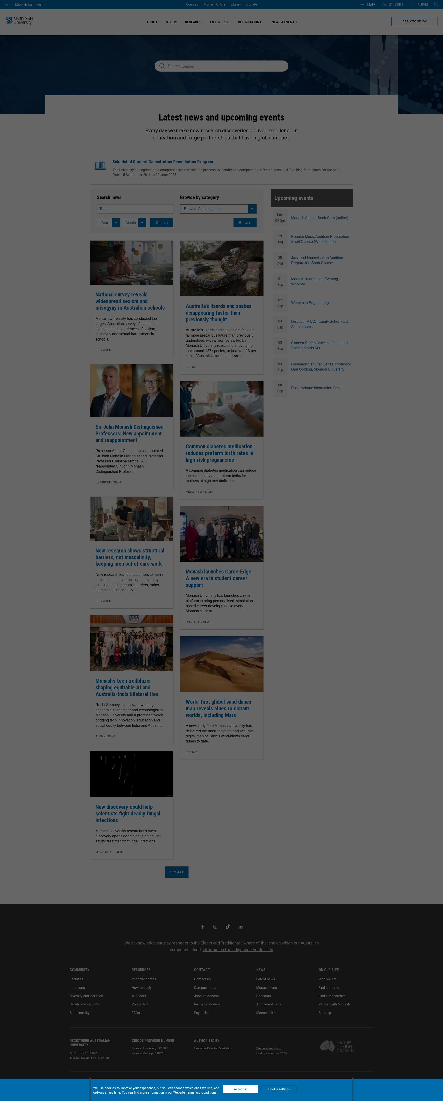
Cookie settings (279, 1089)
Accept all (240, 1089)
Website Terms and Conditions (194, 1092)
